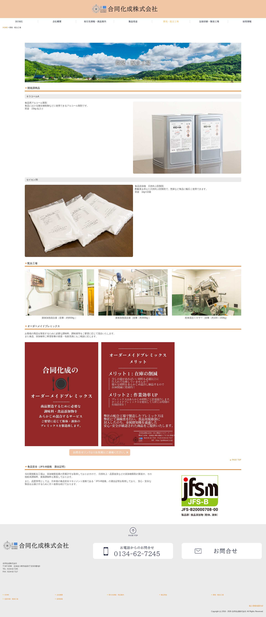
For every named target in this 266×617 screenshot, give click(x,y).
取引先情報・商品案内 (95, 21)
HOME (19, 21)
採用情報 (247, 21)
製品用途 (133, 21)
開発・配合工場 (171, 21)
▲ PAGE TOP (235, 460)
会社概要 (57, 21)
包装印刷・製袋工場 (209, 21)
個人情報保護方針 (256, 606)
